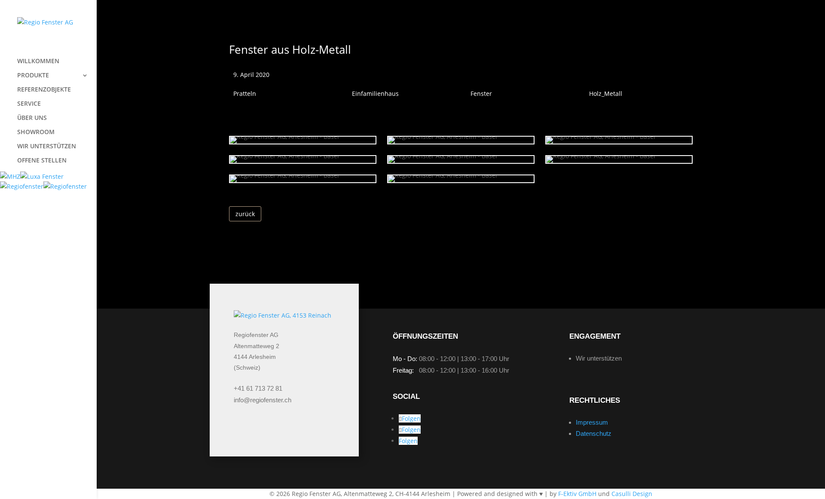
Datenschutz (593, 433)
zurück (245, 214)
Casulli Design (631, 494)
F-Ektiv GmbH (577, 494)
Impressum (592, 422)
